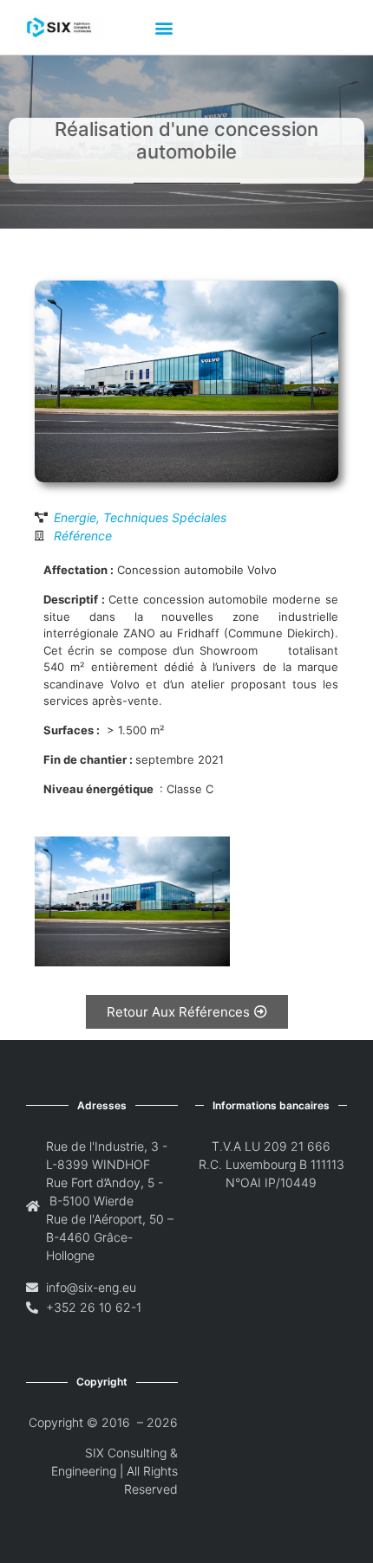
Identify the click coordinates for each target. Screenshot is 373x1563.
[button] (163, 27)
